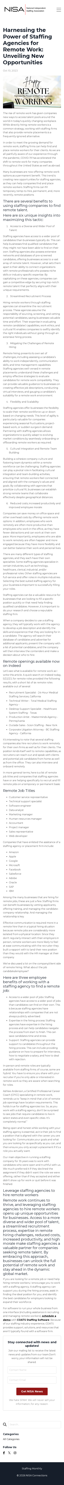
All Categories (11, 1439)
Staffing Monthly (32, 1468)
